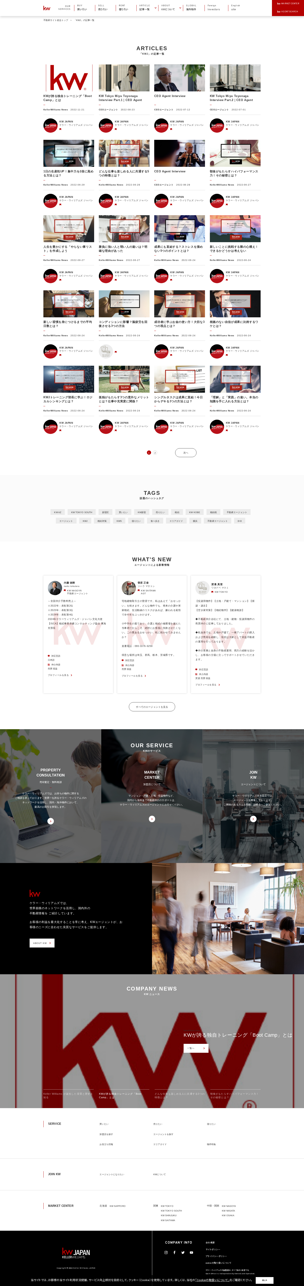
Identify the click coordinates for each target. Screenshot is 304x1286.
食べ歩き (155, 521)
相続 (177, 512)
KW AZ (57, 512)
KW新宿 (142, 512)
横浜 (195, 521)
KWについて (159, 1174)
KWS (119, 521)
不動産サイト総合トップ (55, 20)
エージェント (66, 521)
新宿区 (105, 512)
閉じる (264, 1280)
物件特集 (211, 1144)
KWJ (85, 521)
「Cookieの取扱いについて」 (212, 1280)
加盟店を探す (106, 1134)
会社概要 (210, 1243)
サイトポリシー (213, 1250)
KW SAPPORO (118, 1206)
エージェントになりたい (111, 1174)
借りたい (136, 521)
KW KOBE (194, 512)
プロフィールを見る (58, 675)
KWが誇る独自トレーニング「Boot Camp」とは (238, 1035)
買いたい (123, 512)
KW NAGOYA (229, 1206)
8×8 (240, 521)
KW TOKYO (167, 1206)
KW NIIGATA (228, 1211)
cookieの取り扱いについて (218, 1263)
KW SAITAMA (168, 1220)
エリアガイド (176, 521)
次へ (185, 452)
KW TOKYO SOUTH (81, 512)
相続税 (213, 512)
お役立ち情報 (106, 1144)
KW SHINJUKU (168, 1215)
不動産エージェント (237, 512)
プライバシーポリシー (216, 1256)
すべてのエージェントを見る (152, 707)
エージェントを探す (163, 1134)
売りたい (160, 512)
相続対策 (101, 521)
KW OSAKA (228, 1215)
